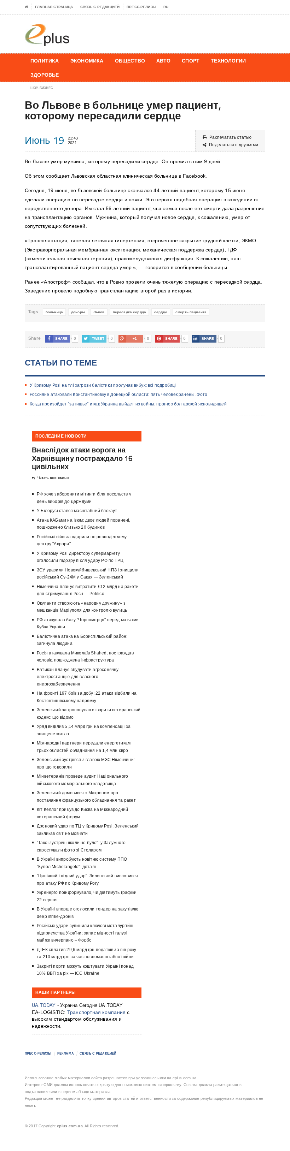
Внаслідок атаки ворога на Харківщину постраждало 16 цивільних (82, 457)
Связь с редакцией (100, 7)
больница (54, 312)
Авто (163, 60)
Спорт (190, 60)
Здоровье (44, 74)
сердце (160, 312)
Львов (99, 312)
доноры (78, 312)
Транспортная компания (96, 1012)
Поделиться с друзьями (233, 144)
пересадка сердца (129, 312)
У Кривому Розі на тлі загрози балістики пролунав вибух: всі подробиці (103, 385)
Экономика (87, 60)
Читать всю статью (53, 478)
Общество (130, 60)
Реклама (65, 1053)
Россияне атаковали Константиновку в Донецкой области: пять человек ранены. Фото (118, 394)
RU (165, 7)
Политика (44, 60)
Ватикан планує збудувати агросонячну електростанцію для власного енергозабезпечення (77, 677)
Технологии (228, 60)
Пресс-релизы (141, 7)
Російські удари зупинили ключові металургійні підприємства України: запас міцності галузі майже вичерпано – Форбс (85, 933)
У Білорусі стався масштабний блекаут (77, 510)
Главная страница (54, 7)
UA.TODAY (44, 1005)
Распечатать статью (230, 137)
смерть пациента (191, 312)
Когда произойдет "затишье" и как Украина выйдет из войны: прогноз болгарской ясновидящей (128, 404)
